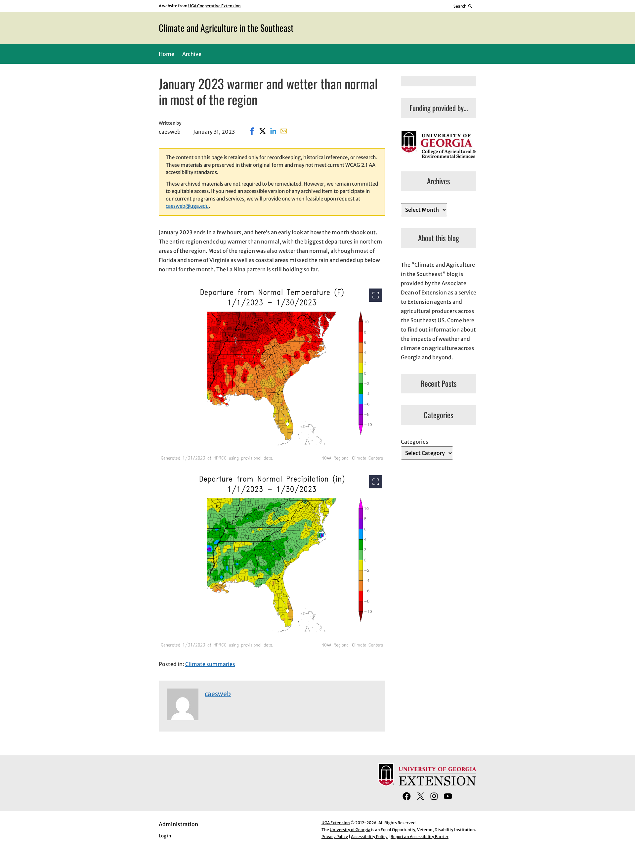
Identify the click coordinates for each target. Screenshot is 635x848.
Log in (165, 836)
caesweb (218, 694)
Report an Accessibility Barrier (419, 836)
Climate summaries (210, 664)
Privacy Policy (334, 836)
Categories (414, 441)
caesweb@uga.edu (187, 206)
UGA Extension (335, 822)
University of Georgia (350, 829)
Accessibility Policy (369, 836)
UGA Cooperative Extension (214, 5)
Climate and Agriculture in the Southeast (226, 27)
